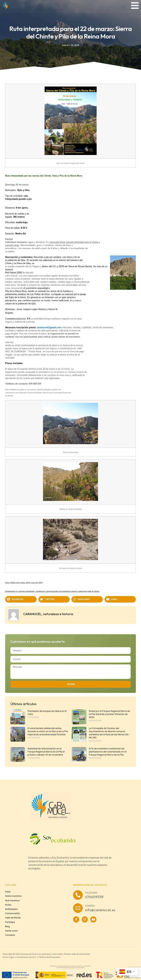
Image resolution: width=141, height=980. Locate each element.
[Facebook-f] (76, 919)
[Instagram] (85, 919)
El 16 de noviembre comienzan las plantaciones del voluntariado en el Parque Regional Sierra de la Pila (107, 751)
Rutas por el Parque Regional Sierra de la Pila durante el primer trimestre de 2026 (109, 714)
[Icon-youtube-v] (93, 919)
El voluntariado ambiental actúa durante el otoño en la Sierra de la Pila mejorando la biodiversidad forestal (48, 731)
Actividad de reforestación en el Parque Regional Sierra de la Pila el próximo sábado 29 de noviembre (46, 751)
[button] (21, 599)
